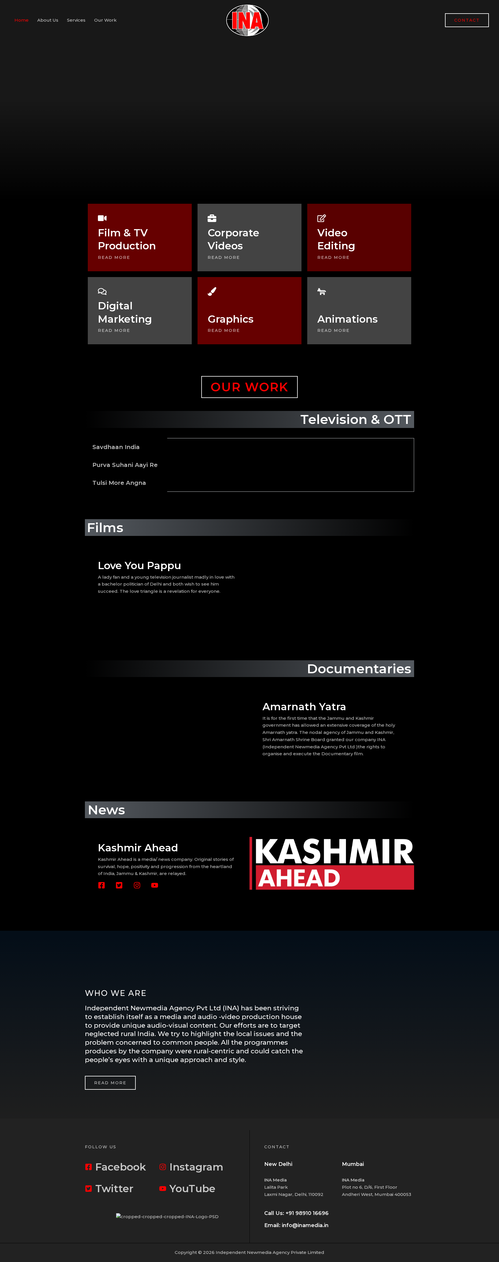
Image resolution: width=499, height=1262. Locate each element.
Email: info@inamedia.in (296, 1225)
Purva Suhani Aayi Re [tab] (125, 464)
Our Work (105, 20)
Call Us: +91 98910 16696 (296, 1213)
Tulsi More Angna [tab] (119, 482)
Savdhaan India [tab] (116, 447)
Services (76, 20)
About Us (47, 20)
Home (21, 20)
